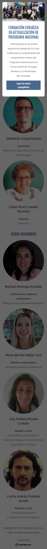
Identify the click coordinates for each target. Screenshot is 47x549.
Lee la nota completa (23, 85)
